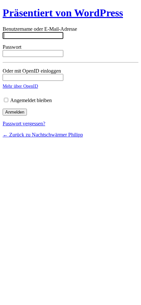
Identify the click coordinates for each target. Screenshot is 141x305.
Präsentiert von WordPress (63, 13)
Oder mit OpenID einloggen (32, 71)
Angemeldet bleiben (30, 100)
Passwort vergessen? (24, 123)
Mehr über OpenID (20, 86)
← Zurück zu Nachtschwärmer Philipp (43, 134)
